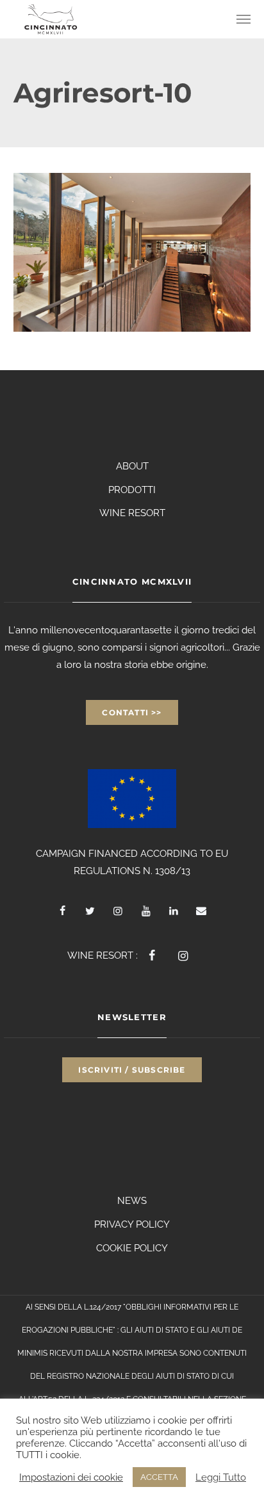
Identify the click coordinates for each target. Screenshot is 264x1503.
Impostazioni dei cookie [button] (71, 1477)
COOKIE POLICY (132, 1248)
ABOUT (132, 466)
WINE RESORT (132, 513)
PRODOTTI (132, 490)
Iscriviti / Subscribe (131, 1070)
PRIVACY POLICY (132, 1224)
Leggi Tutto (220, 1477)
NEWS (132, 1200)
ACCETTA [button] (159, 1477)
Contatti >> (131, 712)
